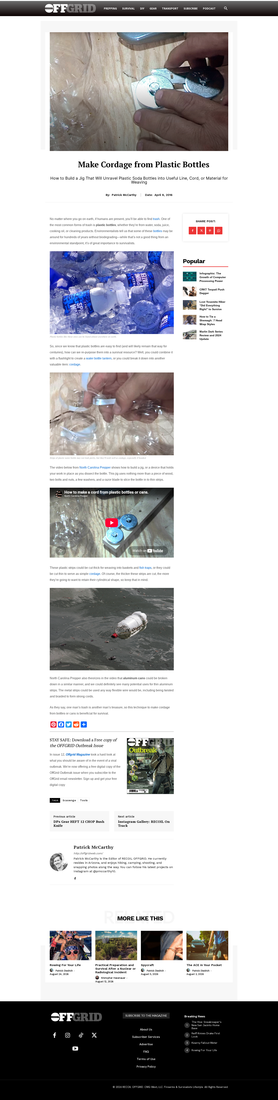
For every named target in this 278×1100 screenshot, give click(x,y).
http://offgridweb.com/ (88, 853)
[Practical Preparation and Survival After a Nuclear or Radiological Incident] (116, 945)
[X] (201, 230)
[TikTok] (81, 1035)
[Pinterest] (210, 230)
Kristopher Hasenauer (113, 977)
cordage (74, 364)
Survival (143, 153)
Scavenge (69, 800)
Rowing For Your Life (65, 965)
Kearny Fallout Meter (204, 1042)
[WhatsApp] (218, 230)
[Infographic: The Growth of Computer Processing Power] (189, 276)
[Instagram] (67, 1035)
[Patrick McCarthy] (59, 862)
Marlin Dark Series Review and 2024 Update (211, 335)
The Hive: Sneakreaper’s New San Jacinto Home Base (206, 1025)
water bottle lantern (99, 358)
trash (156, 219)
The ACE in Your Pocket (204, 965)
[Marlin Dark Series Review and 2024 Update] (189, 334)
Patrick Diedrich (64, 970)
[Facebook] (75, 877)
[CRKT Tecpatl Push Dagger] (189, 291)
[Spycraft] (162, 945)
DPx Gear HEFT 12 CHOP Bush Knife (79, 824)
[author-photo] (52, 970)
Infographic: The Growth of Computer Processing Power (213, 277)
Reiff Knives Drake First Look (206, 1035)
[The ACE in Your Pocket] (207, 945)
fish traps (145, 567)
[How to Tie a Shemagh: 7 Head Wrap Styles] (189, 319)
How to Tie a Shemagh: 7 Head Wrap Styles (211, 320)
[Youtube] (75, 1049)
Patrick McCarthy (124, 195)
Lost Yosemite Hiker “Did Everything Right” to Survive (212, 305)
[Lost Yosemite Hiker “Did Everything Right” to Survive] (189, 305)
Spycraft (147, 965)
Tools (84, 800)
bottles (157, 231)
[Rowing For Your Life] (71, 945)
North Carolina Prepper (95, 467)
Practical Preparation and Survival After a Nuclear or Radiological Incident (115, 968)
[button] (225, 8)
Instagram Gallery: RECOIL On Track (144, 824)
